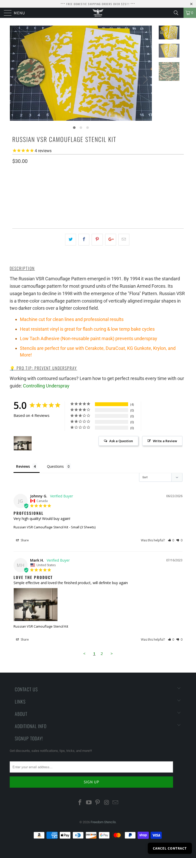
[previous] (17, 79)
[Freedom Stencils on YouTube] (89, 802)
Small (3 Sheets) (29, 192)
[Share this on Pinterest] (97, 240)
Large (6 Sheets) (65, 192)
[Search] (177, 12)
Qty (15, 207)
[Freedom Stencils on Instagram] (107, 802)
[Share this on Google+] (110, 240)
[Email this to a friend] (123, 240)
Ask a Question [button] (121, 441)
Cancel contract (170, 848)
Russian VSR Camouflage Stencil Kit (41, 527)
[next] (144, 79)
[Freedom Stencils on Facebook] (80, 802)
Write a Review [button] (165, 441)
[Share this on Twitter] (70, 240)
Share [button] (24, 540)
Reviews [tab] (23, 466)
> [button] (112, 653)
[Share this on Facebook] (83, 240)
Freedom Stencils (103, 822)
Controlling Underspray (46, 385)
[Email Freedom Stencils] (115, 802)
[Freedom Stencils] (98, 13)
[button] (171, 540)
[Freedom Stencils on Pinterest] (98, 802)
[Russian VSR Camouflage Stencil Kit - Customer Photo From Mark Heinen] (23, 443)
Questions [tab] (55, 466)
